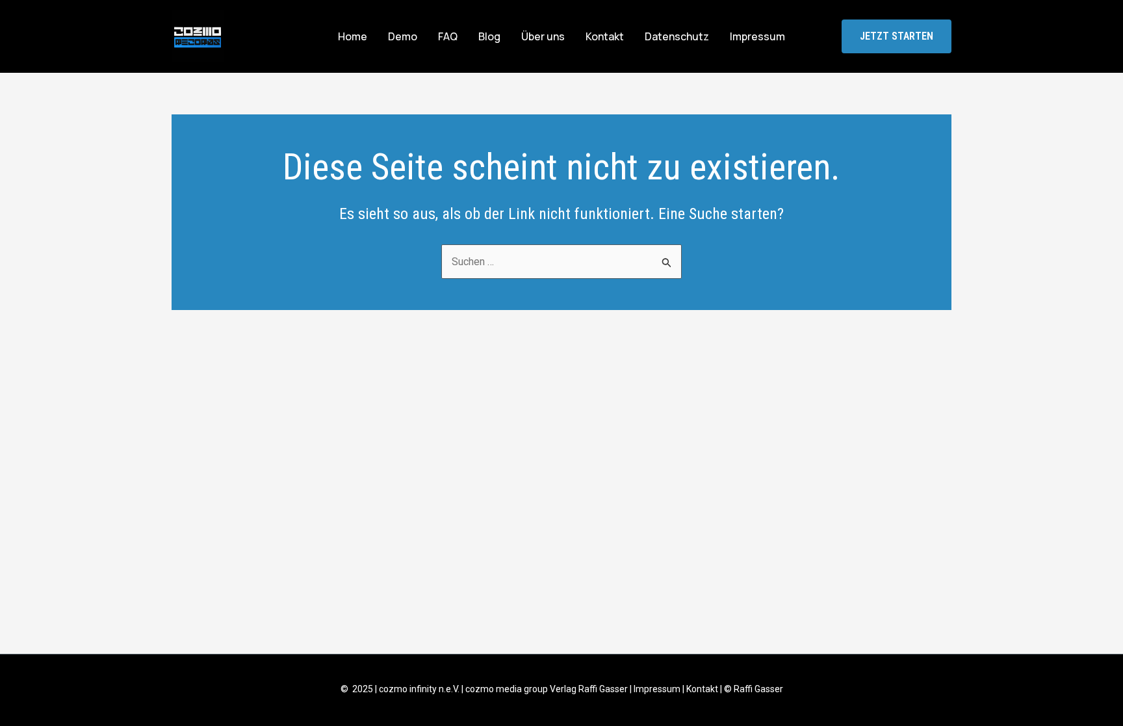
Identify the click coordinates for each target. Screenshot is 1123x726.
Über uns (543, 36)
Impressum (757, 36)
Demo (402, 36)
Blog (489, 36)
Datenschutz (677, 36)
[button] (896, 36)
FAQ (448, 36)
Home (352, 36)
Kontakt (605, 36)
